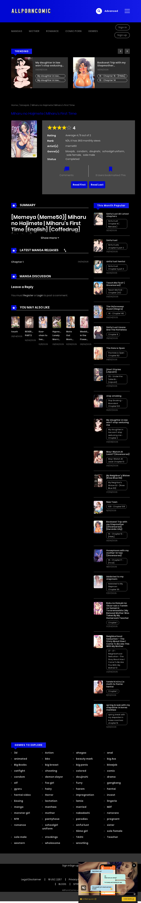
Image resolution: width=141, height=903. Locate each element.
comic (110, 771)
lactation (51, 801)
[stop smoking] (98, 401)
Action (49, 752)
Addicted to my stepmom (114, 577)
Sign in (122, 27)
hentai (111, 789)
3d (15, 752)
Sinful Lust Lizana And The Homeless (116, 328)
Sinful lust (111, 240)
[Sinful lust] (98, 245)
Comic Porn (73, 31)
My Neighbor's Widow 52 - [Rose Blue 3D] (116, 485)
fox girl (49, 783)
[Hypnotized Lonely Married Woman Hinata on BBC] (56, 322)
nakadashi (82, 813)
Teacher (112, 837)
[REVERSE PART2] (29, 322)
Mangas (16, 31)
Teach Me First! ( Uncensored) (115, 284)
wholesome (52, 843)
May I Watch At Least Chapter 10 (116, 460)
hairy (48, 789)
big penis (81, 764)
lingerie (111, 801)
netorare (112, 813)
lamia (79, 801)
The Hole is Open (108, 62)
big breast (51, 764)
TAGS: (79, 837)
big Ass (111, 758)
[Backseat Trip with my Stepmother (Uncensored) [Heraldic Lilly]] (98, 527)
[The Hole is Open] (98, 353)
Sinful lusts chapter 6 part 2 (116, 246)
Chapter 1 (17, 262)
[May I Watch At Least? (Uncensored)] (98, 457)
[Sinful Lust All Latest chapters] (98, 219)
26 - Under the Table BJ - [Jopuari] (115, 379)
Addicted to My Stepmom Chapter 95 (115, 586)
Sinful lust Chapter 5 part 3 (116, 267)
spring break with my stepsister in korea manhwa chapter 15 (116, 719)
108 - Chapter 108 (116, 506)
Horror (49, 795)
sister (110, 825)
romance (20, 825)
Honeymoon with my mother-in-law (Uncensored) (117, 553)
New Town (111, 502)
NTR (16, 819)
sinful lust (82, 825)
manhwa (50, 807)
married (80, 807)
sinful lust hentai (115, 261)
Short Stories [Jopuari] (113, 370)
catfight (19, 771)
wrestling (81, 843)
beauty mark (84, 758)
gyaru (18, 789)
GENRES (93, 31)
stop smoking (113, 395)
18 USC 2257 (55, 879)
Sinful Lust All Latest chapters (117, 215)
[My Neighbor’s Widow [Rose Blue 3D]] (98, 480)
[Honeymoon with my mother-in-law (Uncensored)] (98, 555)
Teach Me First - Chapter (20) (115, 291)
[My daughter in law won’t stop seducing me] (98, 425)
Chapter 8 (113, 334)
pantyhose (52, 819)
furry (79, 783)
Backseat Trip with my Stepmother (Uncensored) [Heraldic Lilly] (49, 64)
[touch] (15, 322)
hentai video (22, 795)
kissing (18, 801)
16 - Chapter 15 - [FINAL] (50, 75)
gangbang (113, 783)
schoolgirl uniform (113, 151)
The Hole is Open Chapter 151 (108, 77)
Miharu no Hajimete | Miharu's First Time (53, 105)
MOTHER (34, 31)
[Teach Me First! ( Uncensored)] (98, 288)
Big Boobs (20, 764)
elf (16, 783)
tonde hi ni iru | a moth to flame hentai (115, 684)
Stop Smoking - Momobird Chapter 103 (115, 403)
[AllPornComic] (31, 11)
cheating (51, 771)
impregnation (84, 795)
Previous (120, 51)
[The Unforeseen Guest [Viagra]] (98, 311)
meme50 (71, 146)
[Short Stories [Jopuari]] (98, 374)
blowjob (24, 105)
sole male (89, 155)
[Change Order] (65, 250)
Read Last (97, 184)
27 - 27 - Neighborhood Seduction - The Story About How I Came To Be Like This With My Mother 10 (116, 659)
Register (28, 295)
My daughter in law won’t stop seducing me (117, 422)
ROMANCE (52, 31)
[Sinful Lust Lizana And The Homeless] (98, 332)
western (19, 843)
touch (14, 331)
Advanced (111, 11)
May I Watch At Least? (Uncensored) (117, 453)
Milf (109, 807)
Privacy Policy (77, 879)
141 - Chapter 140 (116, 313)
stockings (51, 837)
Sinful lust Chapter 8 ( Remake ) (113, 224)
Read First (79, 184)
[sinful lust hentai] (98, 266)
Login (40, 295)
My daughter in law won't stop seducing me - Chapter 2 (115, 433)
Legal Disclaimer (31, 879)
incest (110, 795)
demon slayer (54, 777)
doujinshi (94, 151)
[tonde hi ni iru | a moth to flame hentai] (98, 686)
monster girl (22, 813)
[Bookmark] (110, 169)
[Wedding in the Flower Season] (84, 322)
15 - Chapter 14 (45, 80)
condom (82, 151)
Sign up (122, 35)
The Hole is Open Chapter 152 (108, 73)
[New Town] (98, 507)
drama (111, 777)
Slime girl (81, 831)
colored (80, 771)
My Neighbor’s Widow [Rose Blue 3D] (118, 476)
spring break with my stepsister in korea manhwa (118, 707)
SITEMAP (78, 884)
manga (18, 807)
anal (109, 752)
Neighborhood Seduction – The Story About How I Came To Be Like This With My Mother (117, 641)
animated (20, 758)
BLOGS (62, 884)
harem (80, 789)
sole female (74, 155)
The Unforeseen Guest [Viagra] (115, 307)
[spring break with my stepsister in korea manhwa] (98, 710)
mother (50, 813)
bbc (47, 758)
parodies (81, 819)
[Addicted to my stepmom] (98, 581)
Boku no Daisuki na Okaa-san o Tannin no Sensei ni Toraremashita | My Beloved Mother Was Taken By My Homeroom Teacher (117, 610)
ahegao (80, 752)
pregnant (113, 819)
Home (14, 105)
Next (127, 51)
